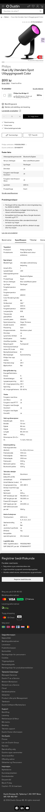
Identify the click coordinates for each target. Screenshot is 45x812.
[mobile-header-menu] (3, 6)
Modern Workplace (9, 682)
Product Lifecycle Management (15, 698)
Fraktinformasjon (9, 648)
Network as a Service (10, 685)
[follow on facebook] (17, 808)
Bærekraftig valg (9, 749)
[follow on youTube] (27, 808)
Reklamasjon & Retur (10, 719)
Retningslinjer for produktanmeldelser (17, 668)
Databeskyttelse (8, 692)
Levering (5, 715)
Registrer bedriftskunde (22, 579)
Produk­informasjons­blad (35, 60)
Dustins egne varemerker (12, 752)
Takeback (6, 702)
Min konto (6, 722)
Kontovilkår (6, 651)
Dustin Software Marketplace (14, 705)
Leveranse (6, 645)
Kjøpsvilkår (6, 638)
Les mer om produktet (9, 233)
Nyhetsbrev (6, 770)
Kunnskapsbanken (9, 773)
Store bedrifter (8, 756)
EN (7, 720)
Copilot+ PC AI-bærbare (12, 786)
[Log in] (37, 6)
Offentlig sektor (8, 759)
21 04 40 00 (17, 592)
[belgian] (27, 627)
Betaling (5, 725)
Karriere (5, 746)
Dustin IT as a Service (10, 678)
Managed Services (9, 675)
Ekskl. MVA (6, 83)
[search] (40, 11)
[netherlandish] (22, 627)
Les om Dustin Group (10, 743)
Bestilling (5, 712)
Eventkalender (8, 776)
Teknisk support (8, 729)
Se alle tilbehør (38, 89)
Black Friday (7, 783)
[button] (29, 6)
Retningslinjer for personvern (14, 655)
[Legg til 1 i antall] (20, 116)
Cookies (5, 658)
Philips (6, 66)
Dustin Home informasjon (12, 732)
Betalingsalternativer (10, 641)
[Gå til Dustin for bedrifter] (13, 6)
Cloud (4, 688)
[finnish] (18, 627)
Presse (4, 739)
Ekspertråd (6, 780)
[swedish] (3, 627)
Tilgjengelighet (8, 661)
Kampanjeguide (8, 664)
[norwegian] (8, 627)
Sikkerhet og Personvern (12, 762)
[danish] (13, 627)
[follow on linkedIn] (22, 808)
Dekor (6, 17)
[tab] (7, 240)
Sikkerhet (6, 695)
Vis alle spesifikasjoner (10, 193)
